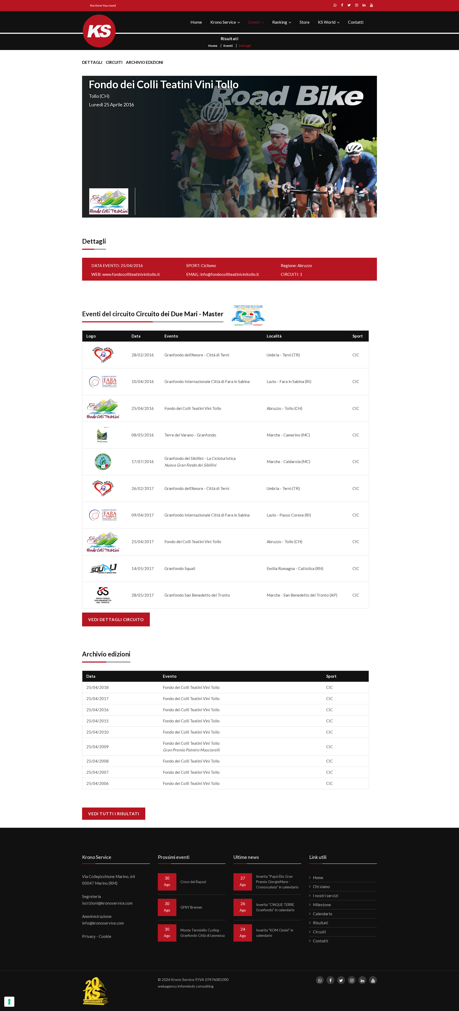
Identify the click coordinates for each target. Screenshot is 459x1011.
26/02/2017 (142, 488)
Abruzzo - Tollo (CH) (284, 408)
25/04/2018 (97, 687)
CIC (355, 354)
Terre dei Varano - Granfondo (190, 434)
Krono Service (223, 21)
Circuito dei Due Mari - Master (179, 314)
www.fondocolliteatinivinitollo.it (131, 274)
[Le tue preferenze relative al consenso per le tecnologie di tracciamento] (9, 1002)
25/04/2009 (97, 746)
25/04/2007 (97, 772)
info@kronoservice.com (103, 923)
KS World (326, 21)
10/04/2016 (142, 381)
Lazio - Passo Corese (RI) (289, 515)
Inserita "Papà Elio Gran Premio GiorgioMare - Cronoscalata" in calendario (277, 881)
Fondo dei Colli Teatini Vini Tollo (192, 408)
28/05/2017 (142, 595)
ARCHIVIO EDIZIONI (144, 62)
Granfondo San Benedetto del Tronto (197, 595)
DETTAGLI (92, 62)
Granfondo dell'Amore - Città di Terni (196, 354)
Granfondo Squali (179, 568)
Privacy (89, 936)
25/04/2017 (142, 541)
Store (304, 21)
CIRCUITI (114, 62)
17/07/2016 (142, 461)
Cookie (105, 936)
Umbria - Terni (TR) (283, 354)
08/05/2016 (142, 434)
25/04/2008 (97, 761)
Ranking (279, 21)
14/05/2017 (142, 568)
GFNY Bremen (191, 907)
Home (196, 21)
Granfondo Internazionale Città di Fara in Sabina (207, 381)
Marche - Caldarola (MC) (288, 461)
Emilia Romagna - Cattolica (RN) (295, 568)
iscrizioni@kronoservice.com (107, 903)
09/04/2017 (142, 515)
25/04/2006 (97, 783)
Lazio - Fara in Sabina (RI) (289, 381)
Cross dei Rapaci (193, 882)
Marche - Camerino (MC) (288, 434)
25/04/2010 (97, 732)
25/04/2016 (142, 408)
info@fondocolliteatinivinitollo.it (229, 274)
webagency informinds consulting (186, 986)
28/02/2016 (142, 354)
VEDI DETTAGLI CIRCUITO (116, 619)
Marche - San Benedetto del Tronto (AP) (302, 595)
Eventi (254, 21)
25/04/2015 (97, 720)
